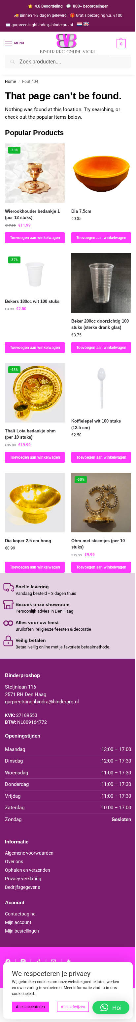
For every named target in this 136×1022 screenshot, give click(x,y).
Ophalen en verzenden (27, 870)
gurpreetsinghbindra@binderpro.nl (42, 702)
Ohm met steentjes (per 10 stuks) (98, 544)
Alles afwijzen (73, 1007)
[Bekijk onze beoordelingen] (69, 961)
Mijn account (18, 922)
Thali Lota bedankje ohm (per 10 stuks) (30, 434)
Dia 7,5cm (81, 211)
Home (10, 81)
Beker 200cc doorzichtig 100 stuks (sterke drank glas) (100, 324)
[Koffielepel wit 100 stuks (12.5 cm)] (101, 388)
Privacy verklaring (23, 878)
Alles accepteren (30, 1007)
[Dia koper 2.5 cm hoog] (35, 502)
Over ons (14, 861)
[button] (120, 48)
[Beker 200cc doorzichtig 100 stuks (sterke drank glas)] (101, 283)
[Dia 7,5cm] (101, 173)
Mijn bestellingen (22, 931)
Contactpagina (20, 913)
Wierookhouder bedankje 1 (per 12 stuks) (32, 214)
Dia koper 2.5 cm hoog (28, 540)
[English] (86, 24)
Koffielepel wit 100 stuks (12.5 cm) (96, 424)
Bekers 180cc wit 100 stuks (32, 301)
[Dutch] (79, 24)
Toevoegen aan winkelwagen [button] (35, 237)
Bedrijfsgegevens (22, 887)
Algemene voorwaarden (29, 853)
